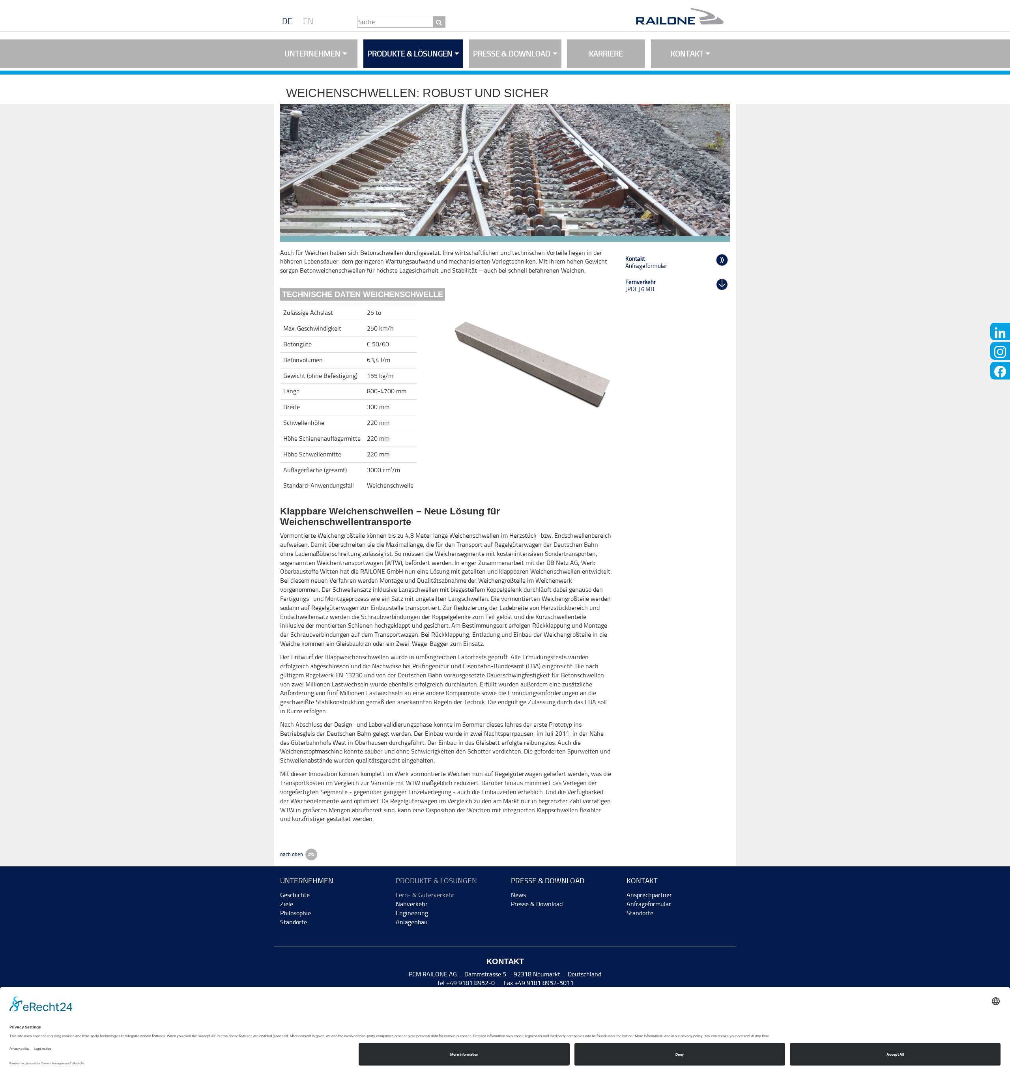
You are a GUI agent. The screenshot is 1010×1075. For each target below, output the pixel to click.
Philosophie (295, 913)
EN (308, 21)
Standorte (293, 922)
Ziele (286, 904)
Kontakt (687, 53)
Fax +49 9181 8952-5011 (538, 983)
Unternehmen (312, 53)
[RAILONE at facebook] (1000, 371)
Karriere (606, 53)
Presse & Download (511, 53)
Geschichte (295, 895)
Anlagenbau (412, 922)
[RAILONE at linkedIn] (1000, 331)
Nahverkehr (412, 904)
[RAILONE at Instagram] (1000, 351)
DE (287, 21)
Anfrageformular (649, 904)
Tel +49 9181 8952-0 (466, 983)
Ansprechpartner (649, 895)
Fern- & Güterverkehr (425, 895)
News (518, 895)
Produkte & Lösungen (410, 53)
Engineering (412, 913)
